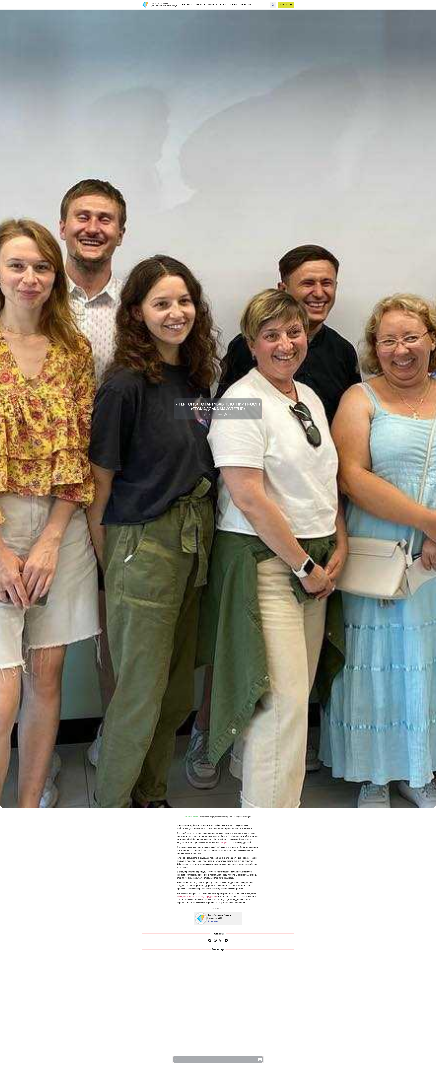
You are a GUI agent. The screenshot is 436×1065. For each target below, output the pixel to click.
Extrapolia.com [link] (226, 842)
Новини (195, 817)
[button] (260, 1059)
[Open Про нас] (192, 4)
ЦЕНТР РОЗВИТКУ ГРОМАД (163, 5)
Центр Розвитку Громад (219, 915)
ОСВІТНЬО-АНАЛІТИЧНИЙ (159, 4)
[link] (197, 896)
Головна (187, 817)
